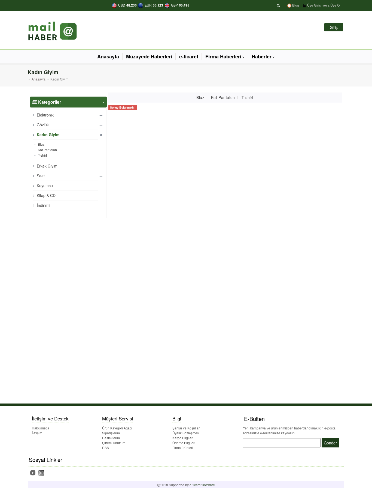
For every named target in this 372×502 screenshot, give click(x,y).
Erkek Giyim (46, 166)
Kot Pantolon (47, 149)
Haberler (262, 56)
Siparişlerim (111, 433)
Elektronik (45, 115)
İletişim (37, 433)
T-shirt (42, 155)
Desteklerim (111, 437)
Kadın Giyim (47, 134)
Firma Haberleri (223, 56)
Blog (295, 5)
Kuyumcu (44, 185)
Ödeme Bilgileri (183, 442)
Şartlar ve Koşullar (186, 428)
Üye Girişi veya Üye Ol (323, 5)
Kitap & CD (46, 195)
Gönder (330, 443)
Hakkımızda (40, 428)
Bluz (40, 144)
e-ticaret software (202, 484)
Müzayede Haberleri (149, 56)
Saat (40, 175)
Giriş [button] (334, 27)
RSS (105, 447)
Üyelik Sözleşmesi (186, 433)
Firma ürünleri (182, 447)
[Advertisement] (56, 304)
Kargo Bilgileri (182, 437)
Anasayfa (108, 56)
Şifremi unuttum (113, 442)
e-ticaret (188, 56)
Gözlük (42, 124)
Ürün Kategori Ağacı (117, 428)
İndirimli (43, 205)
